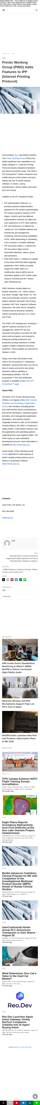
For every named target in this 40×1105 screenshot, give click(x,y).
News (13, 53)
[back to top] (35, 1096)
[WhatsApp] (14, 152)
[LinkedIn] (27, 152)
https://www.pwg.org (21, 445)
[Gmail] (21, 152)
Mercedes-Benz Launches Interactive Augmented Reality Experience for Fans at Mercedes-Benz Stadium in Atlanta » (22, 558)
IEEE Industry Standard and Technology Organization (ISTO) (19, 403)
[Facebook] (4, 152)
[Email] (10, 152)
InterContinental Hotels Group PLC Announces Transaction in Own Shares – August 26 (19, 931)
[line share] (24, 579)
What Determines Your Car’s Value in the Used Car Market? (19, 976)
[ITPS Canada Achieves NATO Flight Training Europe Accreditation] (20, 761)
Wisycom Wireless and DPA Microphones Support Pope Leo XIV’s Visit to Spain (18, 704)
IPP (17, 165)
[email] (10, 1103)
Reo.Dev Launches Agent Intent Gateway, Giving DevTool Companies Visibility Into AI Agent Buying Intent (17, 1022)
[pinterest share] (12, 579)
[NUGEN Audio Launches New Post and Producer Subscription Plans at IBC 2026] (20, 722)
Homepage (5, 53)
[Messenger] (31, 152)
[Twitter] (7, 152)
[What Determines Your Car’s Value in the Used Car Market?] (20, 956)
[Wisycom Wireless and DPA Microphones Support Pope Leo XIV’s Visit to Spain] (20, 687)
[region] (20, 32)
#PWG (5, 454)
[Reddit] (24, 152)
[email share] (7, 579)
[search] (36, 10)
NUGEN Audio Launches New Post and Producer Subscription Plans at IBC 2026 (19, 738)
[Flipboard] (17, 152)
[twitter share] (3, 579)
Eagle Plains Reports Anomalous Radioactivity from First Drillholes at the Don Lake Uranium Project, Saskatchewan (18, 827)
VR (8, 773)
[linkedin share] (16, 579)
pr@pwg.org (7, 518)
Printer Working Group (15, 158)
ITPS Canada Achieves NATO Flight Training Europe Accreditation (19, 781)
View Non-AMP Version (26, 1047)
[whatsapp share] (20, 579)
